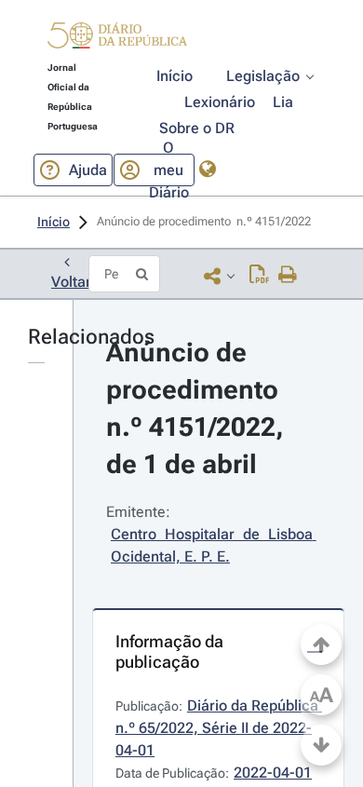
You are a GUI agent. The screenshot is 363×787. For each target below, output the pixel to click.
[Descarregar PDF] (259, 275)
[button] (117, 38)
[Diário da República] (117, 39)
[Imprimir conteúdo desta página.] (288, 275)
